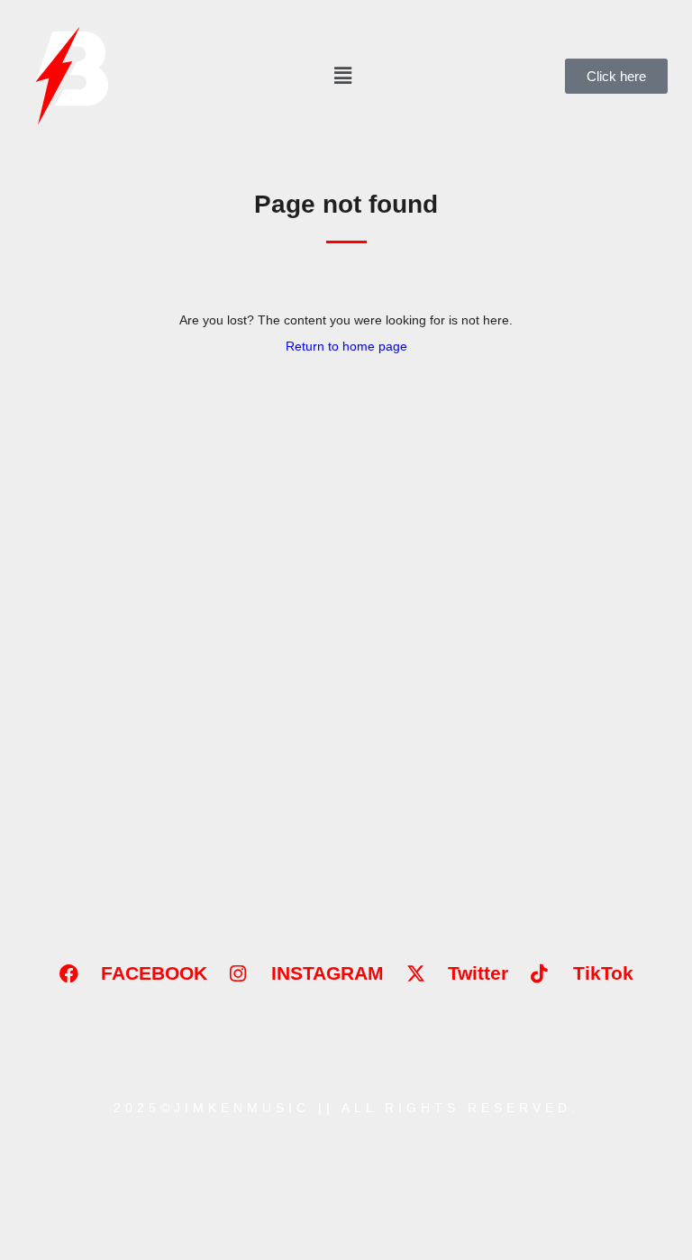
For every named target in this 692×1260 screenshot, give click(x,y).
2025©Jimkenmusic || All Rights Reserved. (346, 1107)
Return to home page (346, 346)
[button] (342, 75)
